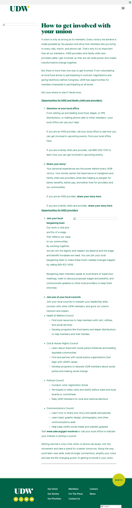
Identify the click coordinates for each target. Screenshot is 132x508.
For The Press (76, 493)
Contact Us (74, 498)
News (93, 493)
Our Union (53, 489)
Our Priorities (54, 498)
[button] (130, 2)
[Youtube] (31, 499)
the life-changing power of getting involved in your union (82, 458)
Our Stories (53, 493)
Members (74, 489)
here (49, 140)
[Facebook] (16, 499)
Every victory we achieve (100, 39)
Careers (94, 489)
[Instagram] (21, 499)
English (106, 506)
